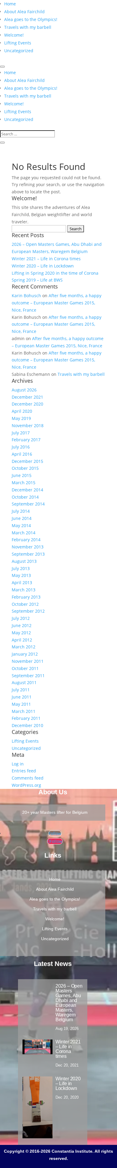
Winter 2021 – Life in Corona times (46, 258)
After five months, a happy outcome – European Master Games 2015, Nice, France (56, 303)
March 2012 (23, 647)
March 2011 (23, 711)
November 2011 (28, 661)
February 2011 (26, 718)
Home (10, 4)
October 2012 (25, 604)
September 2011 (28, 675)
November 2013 (28, 547)
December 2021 (27, 397)
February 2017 (26, 439)
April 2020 (22, 411)
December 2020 (27, 404)
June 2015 (22, 475)
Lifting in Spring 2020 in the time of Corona (55, 273)
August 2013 (24, 561)
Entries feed (24, 771)
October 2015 (25, 468)
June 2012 (22, 625)
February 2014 (26, 539)
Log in (18, 764)
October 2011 (25, 668)
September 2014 (28, 504)
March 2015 (23, 482)
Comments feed (28, 778)
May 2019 (21, 418)
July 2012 (21, 618)
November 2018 (28, 425)
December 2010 (27, 725)
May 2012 (21, 632)
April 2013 (22, 582)
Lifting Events (17, 43)
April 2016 (22, 454)
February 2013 (26, 597)
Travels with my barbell (27, 27)
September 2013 (28, 554)
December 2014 (27, 490)
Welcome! (14, 35)
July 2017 (21, 433)
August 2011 (24, 682)
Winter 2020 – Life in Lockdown (43, 266)
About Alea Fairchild (24, 11)
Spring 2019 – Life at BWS (37, 280)
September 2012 (28, 611)
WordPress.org (26, 785)
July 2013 (21, 568)
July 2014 (21, 511)
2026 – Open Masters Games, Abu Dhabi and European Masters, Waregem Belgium (69, 1002)
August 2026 (24, 390)
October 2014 (25, 497)
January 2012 (25, 654)
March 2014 (23, 533)
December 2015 (27, 461)
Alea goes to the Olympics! (30, 19)
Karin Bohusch (26, 295)
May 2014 (21, 525)
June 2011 (22, 697)
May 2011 (21, 704)
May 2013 (21, 575)
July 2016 (21, 447)
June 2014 (22, 518)
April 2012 (22, 640)
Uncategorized (18, 50)
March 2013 (23, 590)
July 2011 (21, 690)
